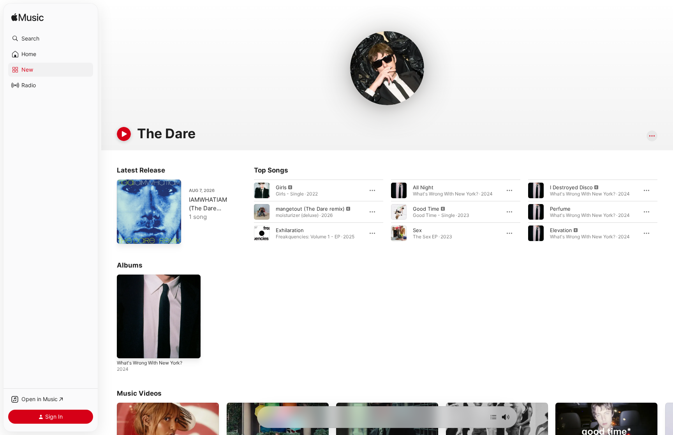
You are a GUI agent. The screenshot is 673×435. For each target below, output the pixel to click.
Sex (417, 230)
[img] (27, 17)
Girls (281, 187)
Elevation (561, 230)
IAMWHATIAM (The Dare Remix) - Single (210, 208)
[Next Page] (665, 212)
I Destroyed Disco (571, 187)
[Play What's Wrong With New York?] (126, 348)
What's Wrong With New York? (154, 278)
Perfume (560, 209)
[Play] (124, 134)
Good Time (426, 209)
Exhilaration (290, 230)
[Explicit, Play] (262, 190)
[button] (51, 38)
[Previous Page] (246, 212)
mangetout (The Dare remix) (310, 209)
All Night (423, 187)
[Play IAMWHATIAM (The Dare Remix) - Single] (126, 234)
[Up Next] (493, 417)
